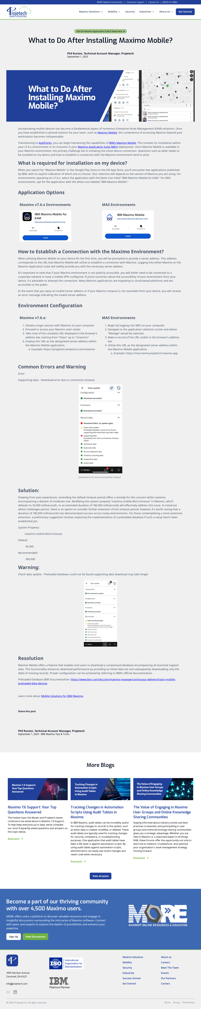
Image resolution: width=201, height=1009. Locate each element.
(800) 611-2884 (170, 2)
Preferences (189, 1002)
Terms (167, 1002)
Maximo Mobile (107, 132)
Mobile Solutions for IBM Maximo (62, 696)
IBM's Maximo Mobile (122, 143)
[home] (18, 12)
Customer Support (135, 2)
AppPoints (45, 143)
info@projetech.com (17, 983)
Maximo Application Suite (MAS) (98, 147)
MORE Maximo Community (109, 2)
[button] (91, 12)
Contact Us (153, 2)
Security (130, 11)
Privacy (176, 1002)
